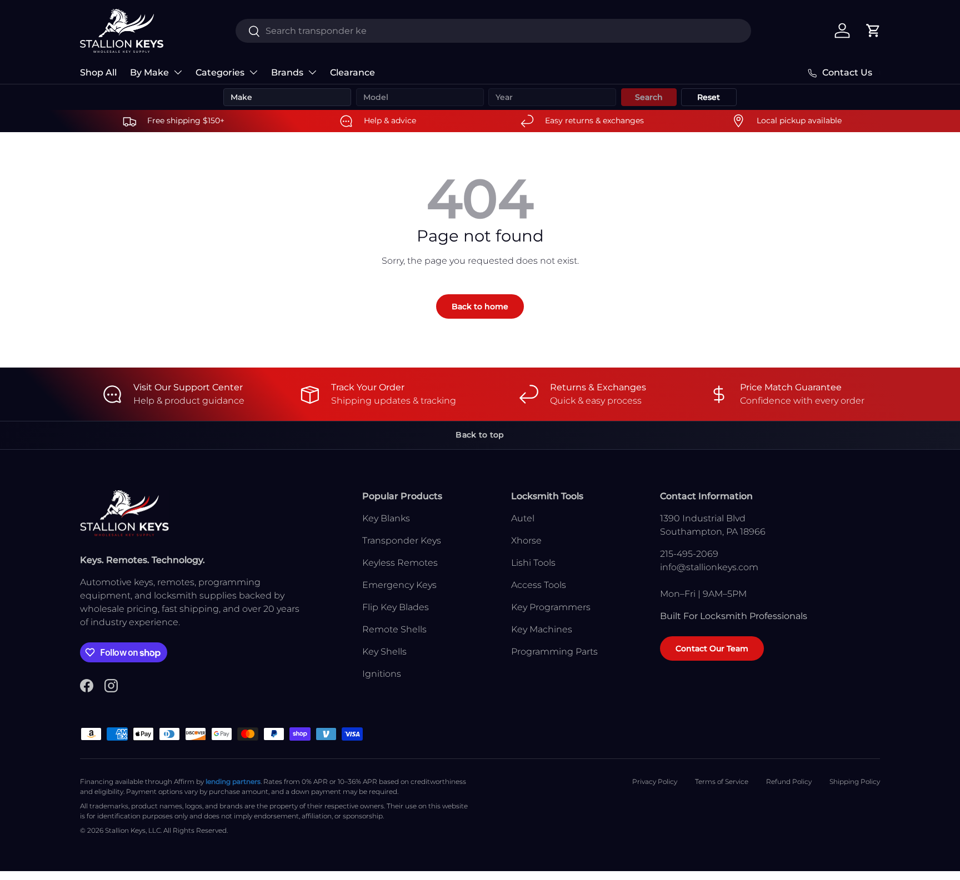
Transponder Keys (401, 540)
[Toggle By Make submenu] (177, 72)
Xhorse (526, 540)
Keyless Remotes (400, 562)
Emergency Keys (399, 585)
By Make (149, 72)
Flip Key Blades (395, 607)
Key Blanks (386, 518)
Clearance (352, 72)
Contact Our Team (712, 648)
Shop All (98, 72)
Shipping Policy (854, 781)
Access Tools (538, 585)
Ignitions (381, 673)
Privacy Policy (654, 781)
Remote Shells (394, 629)
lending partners (233, 781)
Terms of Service (721, 781)
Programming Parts (554, 651)
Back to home (480, 306)
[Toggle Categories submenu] (253, 72)
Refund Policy (789, 781)
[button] (873, 30)
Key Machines (541, 629)
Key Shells (384, 651)
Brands (287, 72)
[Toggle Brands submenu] (312, 72)
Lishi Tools (533, 562)
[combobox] (494, 31)
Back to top (480, 435)
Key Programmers (551, 607)
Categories (220, 72)
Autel (522, 518)
